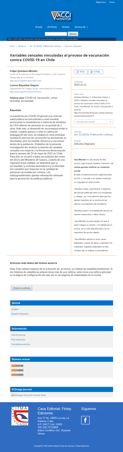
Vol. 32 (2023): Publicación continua (45, 46)
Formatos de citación (85, 121)
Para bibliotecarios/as (20, 344)
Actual (38, 27)
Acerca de (80, 27)
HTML (96, 72)
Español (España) (19, 314)
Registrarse (101, 2)
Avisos (65, 27)
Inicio (12, 46)
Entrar (112, 2)
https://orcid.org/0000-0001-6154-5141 (25, 92)
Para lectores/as (18, 335)
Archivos (52, 27)
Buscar (73, 34)
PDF (82, 72)
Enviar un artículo (22, 288)
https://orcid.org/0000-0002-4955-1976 (25, 81)
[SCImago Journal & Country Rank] (28, 395)
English (14, 309)
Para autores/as (18, 340)
